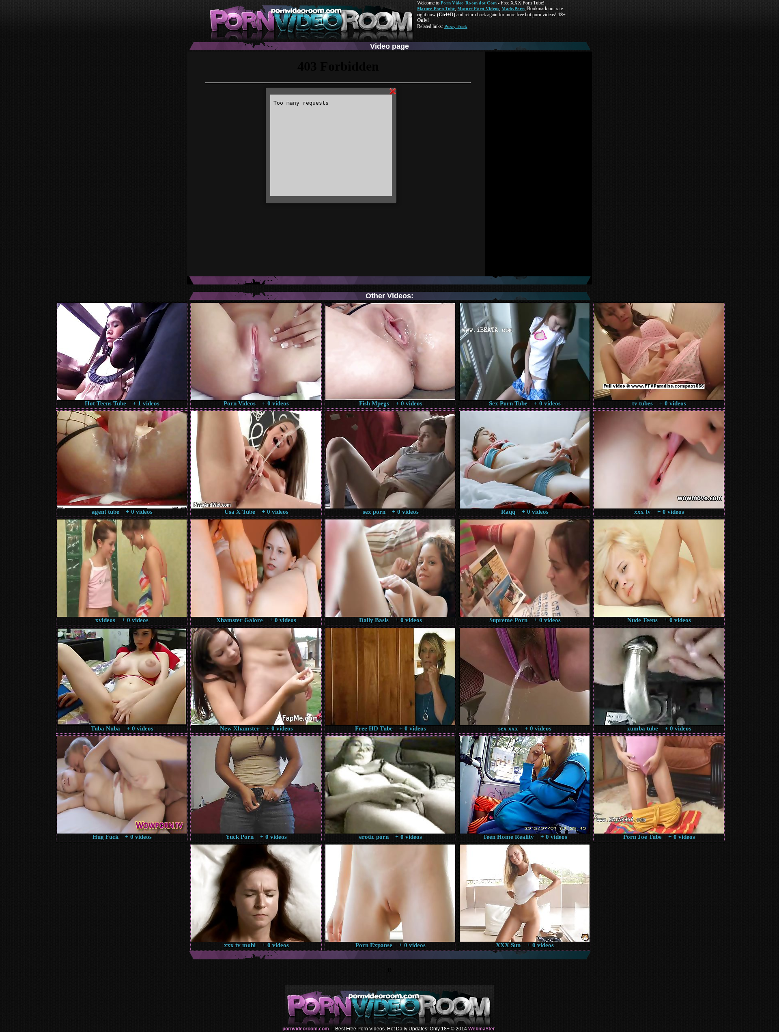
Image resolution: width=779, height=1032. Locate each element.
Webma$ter (481, 1029)
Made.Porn (512, 8)
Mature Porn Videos (478, 8)
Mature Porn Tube (436, 8)
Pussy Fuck (455, 26)
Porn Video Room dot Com (469, 2)
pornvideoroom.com (305, 1029)
